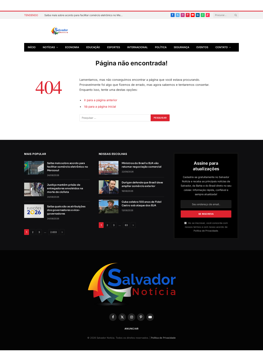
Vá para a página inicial (100, 106)
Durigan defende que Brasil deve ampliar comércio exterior (142, 184)
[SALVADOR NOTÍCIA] (68, 31)
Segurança (181, 47)
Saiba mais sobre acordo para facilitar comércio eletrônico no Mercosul (84, 15)
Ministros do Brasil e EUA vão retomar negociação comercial (141, 165)
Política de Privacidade (206, 230)
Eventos (202, 47)
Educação (93, 47)
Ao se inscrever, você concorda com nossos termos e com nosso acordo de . (206, 227)
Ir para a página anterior (100, 100)
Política (161, 47)
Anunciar (131, 328)
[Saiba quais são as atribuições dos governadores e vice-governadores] (34, 211)
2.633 (53, 232)
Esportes (113, 47)
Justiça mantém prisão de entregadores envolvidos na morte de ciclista (65, 188)
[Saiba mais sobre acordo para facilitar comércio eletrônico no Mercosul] (34, 168)
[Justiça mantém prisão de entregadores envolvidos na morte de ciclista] (34, 189)
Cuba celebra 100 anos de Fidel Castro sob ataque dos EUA (141, 203)
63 (126, 225)
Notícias (49, 47)
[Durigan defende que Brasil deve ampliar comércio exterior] (108, 187)
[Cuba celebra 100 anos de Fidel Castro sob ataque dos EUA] (108, 206)
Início (32, 47)
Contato (221, 47)
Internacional (137, 47)
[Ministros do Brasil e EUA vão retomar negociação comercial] (108, 168)
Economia (72, 47)
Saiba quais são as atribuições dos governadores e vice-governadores (66, 210)
